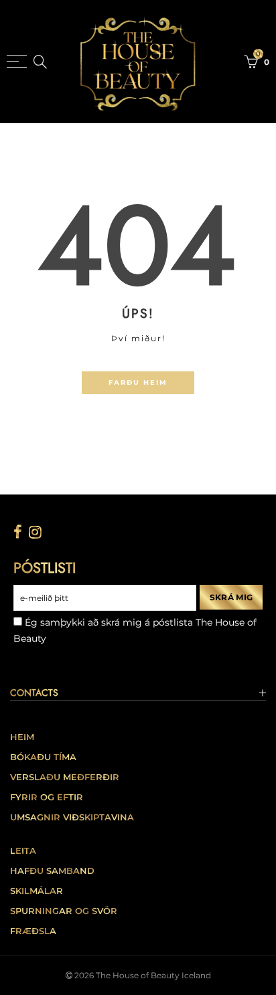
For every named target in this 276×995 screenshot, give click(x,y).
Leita (23, 851)
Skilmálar (36, 891)
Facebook (17, 532)
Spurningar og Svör (63, 911)
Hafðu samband (52, 871)
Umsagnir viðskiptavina (72, 817)
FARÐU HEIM (138, 382)
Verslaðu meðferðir (64, 777)
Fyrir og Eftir (46, 797)
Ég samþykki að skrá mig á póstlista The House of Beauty (135, 630)
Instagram (35, 532)
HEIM (22, 737)
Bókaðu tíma (43, 757)
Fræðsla (33, 931)
